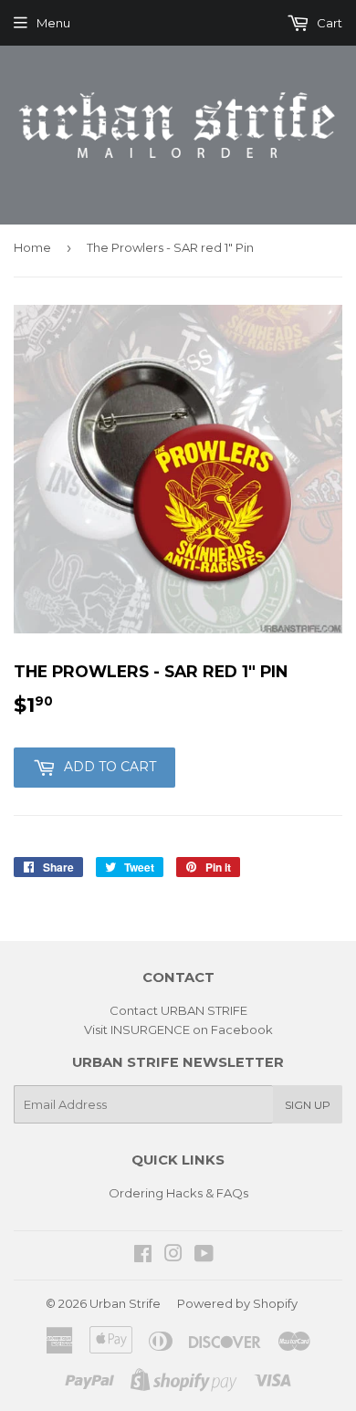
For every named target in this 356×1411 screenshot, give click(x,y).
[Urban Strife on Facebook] (142, 1256)
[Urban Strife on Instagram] (173, 1256)
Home (32, 247)
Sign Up (307, 1105)
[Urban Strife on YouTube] (204, 1256)
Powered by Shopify (237, 1303)
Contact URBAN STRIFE (178, 1010)
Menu (53, 23)
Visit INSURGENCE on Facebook (178, 1029)
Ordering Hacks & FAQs (178, 1193)
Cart (328, 23)
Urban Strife (125, 1303)
